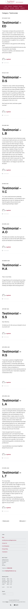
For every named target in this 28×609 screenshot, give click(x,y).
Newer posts (6, 521)
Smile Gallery (6, 8)
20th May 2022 (5, 309)
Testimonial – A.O (11, 230)
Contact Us (22, 8)
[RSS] (10, 605)
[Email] (14, 605)
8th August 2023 (6, 18)
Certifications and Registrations (9, 540)
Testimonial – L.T (11, 474)
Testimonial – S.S (11, 315)
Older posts (22, 521)
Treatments (15, 6)
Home (6, 6)
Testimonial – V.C (11, 190)
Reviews (20, 6)
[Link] (12, 605)
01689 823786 (9, 568)
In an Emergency (5, 546)
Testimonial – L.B (11, 131)
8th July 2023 (5, 72)
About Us (10, 6)
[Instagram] (17, 605)
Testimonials (6, 62)
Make (7, 601)
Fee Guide (12, 8)
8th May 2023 (5, 183)
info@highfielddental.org (10, 570)
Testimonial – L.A (11, 402)
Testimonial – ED (11, 24)
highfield (9, 59)
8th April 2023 (5, 224)
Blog (3, 537)
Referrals (17, 8)
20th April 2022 (6, 347)
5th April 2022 (5, 468)
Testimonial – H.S (11, 353)
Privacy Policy (5, 549)
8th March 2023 (6, 260)
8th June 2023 (5, 125)
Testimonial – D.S (11, 79)
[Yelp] (16, 605)
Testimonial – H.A (11, 267)
